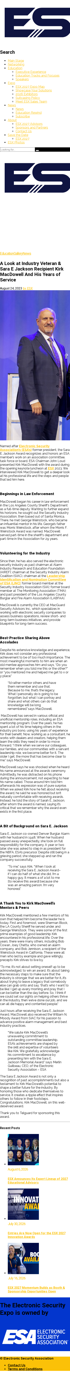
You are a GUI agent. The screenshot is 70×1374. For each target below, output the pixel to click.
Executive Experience (31, 72)
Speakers (22, 79)
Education (15, 68)
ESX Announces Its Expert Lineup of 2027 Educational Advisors (38, 1180)
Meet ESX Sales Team (31, 101)
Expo (11, 83)
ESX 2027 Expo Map (30, 87)
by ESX (28, 288)
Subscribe (23, 116)
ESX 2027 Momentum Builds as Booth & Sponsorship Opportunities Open (36, 1289)
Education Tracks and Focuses (38, 75)
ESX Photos (16, 142)
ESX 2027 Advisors (29, 124)
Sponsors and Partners (32, 127)
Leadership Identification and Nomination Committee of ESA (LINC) (33, 579)
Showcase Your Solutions (34, 90)
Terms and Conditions (25, 1369)
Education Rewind (29, 113)
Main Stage (16, 61)
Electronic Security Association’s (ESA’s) (25, 448)
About (12, 120)
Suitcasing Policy (28, 98)
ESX (51, 468)
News (12, 105)
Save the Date (18, 135)
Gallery (18, 253)
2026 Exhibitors (27, 94)
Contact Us (24, 131)
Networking (16, 64)
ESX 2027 (22, 139)
